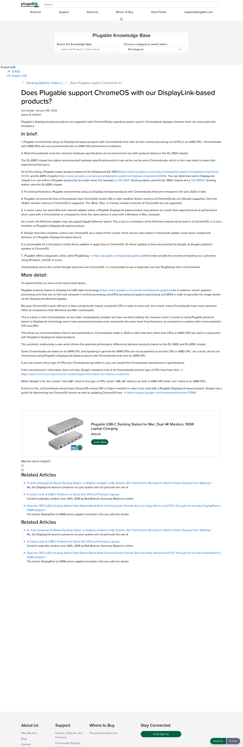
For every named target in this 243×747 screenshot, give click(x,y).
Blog (24, 739)
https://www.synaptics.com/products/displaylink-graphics (136, 290)
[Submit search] (221, 4)
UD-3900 (124, 180)
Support (64, 12)
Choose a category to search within (145, 44)
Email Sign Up (161, 734)
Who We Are (29, 733)
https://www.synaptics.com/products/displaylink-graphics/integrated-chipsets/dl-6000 (112, 176)
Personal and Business (103, 733)
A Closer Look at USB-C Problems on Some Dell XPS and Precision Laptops (73, 494)
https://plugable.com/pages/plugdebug (117, 256)
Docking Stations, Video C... (46, 83)
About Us (92, 12)
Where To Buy (124, 12)
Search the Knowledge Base (74, 44)
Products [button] (35, 12)
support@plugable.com (198, 12)
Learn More (100, 441)
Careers (26, 744)
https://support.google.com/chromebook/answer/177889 (161, 392)
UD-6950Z (198, 180)
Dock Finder (158, 12)
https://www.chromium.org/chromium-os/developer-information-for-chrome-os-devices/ (75, 374)
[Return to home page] (30, 4)
